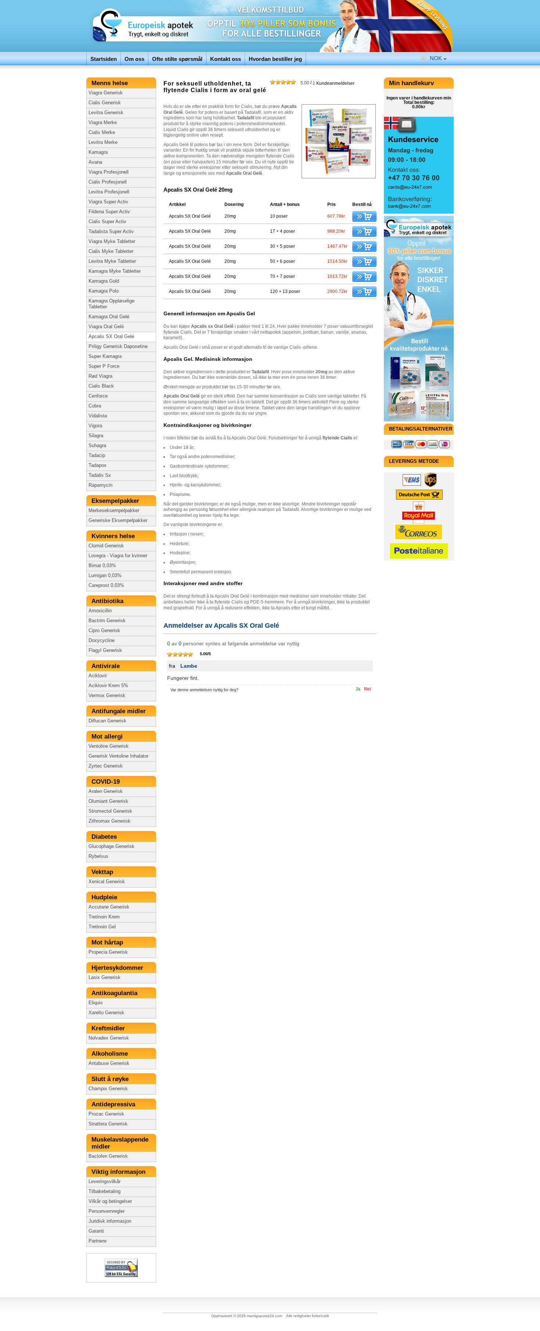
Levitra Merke (103, 142)
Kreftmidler (109, 1028)
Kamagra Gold (104, 281)
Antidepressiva (114, 1104)
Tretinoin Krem (104, 917)
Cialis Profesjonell (108, 182)
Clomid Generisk (106, 545)
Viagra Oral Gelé (106, 326)
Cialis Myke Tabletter (111, 251)
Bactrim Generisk (107, 620)
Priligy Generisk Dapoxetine (118, 346)
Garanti (96, 1231)
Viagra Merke (103, 122)
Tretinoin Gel (102, 926)
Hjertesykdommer (119, 967)
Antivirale (107, 666)
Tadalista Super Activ (111, 231)
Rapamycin (100, 485)
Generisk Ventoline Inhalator (118, 756)
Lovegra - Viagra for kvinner (118, 555)
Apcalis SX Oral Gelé (111, 336)
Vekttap (103, 871)
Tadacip (97, 455)
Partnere (98, 1241)
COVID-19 (106, 781)
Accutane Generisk (109, 907)
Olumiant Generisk (108, 801)
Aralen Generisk (106, 791)
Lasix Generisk (104, 977)
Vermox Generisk (107, 695)
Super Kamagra (105, 356)
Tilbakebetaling (104, 1191)
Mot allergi (108, 736)
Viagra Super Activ (108, 201)
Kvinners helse (114, 536)
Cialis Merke (102, 132)
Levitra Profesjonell (109, 192)
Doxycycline (102, 640)
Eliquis (96, 1002)
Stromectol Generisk (110, 811)
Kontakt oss (225, 59)
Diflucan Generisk (107, 720)
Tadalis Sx (100, 475)
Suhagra (97, 445)
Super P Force (104, 366)
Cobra (95, 406)
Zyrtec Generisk (106, 766)
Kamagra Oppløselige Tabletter (111, 303)
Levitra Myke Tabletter (112, 261)
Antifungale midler (119, 711)
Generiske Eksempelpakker (118, 520)
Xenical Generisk (107, 881)
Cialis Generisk (105, 102)
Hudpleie (105, 897)
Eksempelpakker (116, 500)
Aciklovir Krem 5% (108, 685)
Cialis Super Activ (107, 221)
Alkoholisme (110, 1053)
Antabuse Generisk (109, 1063)
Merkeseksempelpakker (114, 510)
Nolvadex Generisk (109, 1038)
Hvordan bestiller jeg (275, 59)
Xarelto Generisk (106, 1012)
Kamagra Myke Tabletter (115, 271)
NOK (432, 58)
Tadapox (98, 465)
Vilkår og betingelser (110, 1201)
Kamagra (98, 152)
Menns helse (110, 83)
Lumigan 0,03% (105, 575)
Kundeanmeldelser (327, 83)
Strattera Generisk (108, 1124)
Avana (95, 162)
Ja (358, 689)
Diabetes (105, 836)
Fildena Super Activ (109, 211)
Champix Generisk (108, 1088)
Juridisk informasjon (110, 1221)
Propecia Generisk (108, 952)
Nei (367, 689)
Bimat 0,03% (102, 565)
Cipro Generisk (104, 630)
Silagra (96, 435)
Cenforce (98, 396)
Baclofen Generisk (108, 1156)
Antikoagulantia (115, 993)
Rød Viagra (100, 376)
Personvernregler (107, 1211)
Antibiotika (108, 601)
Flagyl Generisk (105, 650)
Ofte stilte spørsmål (177, 59)
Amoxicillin (100, 610)
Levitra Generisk (106, 112)
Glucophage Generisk (111, 846)
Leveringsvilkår (104, 1181)
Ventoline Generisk (109, 746)
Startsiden (103, 59)
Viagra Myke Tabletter (112, 241)
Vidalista (98, 415)
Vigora (95, 425)
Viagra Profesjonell (109, 172)
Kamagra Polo (104, 291)
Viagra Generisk (106, 92)
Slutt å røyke (110, 1079)
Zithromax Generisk (109, 821)
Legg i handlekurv (364, 216)
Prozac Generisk (106, 1114)
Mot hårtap (108, 942)
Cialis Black (101, 386)
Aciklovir (98, 675)
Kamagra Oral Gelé (109, 316)
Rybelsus (98, 856)
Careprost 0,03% (106, 585)
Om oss (134, 59)
